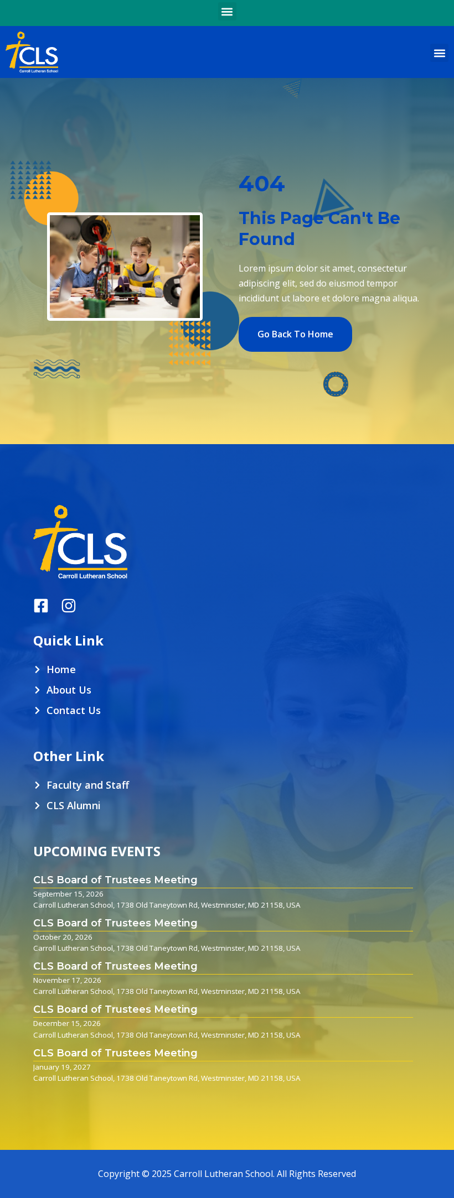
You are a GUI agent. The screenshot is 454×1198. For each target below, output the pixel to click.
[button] (227, 11)
